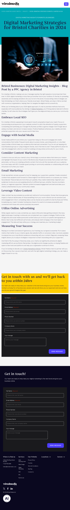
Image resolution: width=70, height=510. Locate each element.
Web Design (22, 464)
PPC (19, 474)
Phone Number (9, 316)
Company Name (9, 326)
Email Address (12, 307)
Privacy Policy (31, 460)
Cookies (30, 463)
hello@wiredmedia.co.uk (9, 466)
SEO (20, 472)
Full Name (10, 298)
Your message (9, 335)
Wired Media (10, 492)
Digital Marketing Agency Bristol (11, 11)
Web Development (22, 461)
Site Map (30, 469)
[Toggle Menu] (66, 4)
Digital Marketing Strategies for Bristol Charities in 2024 (46, 11)
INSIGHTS (25, 11)
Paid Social (21, 477)
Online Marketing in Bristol (32, 249)
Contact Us (31, 472)
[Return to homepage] (10, 4)
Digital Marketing (37, 109)
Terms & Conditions (33, 466)
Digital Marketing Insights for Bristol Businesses (35, 17)
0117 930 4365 (7, 463)
